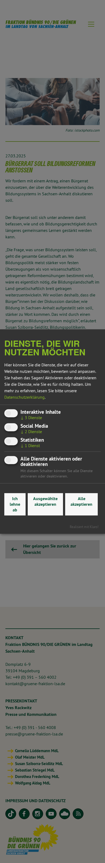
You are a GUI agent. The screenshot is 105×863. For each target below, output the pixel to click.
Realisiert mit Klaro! (84, 527)
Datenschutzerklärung (24, 397)
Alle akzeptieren (81, 501)
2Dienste (31, 431)
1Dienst (30, 445)
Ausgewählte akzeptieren (45, 501)
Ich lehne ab (15, 504)
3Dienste (31, 417)
